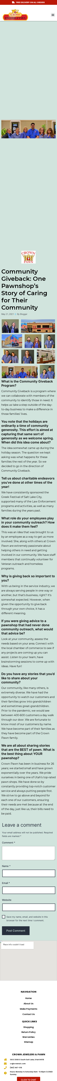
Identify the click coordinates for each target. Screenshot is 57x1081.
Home (28, 998)
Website (6, 900)
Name (6, 866)
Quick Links (29, 1021)
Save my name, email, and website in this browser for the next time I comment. (27, 918)
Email (6, 883)
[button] (53, 15)
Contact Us (28, 1014)
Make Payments (28, 1008)
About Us (28, 1003)
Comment (8, 842)
